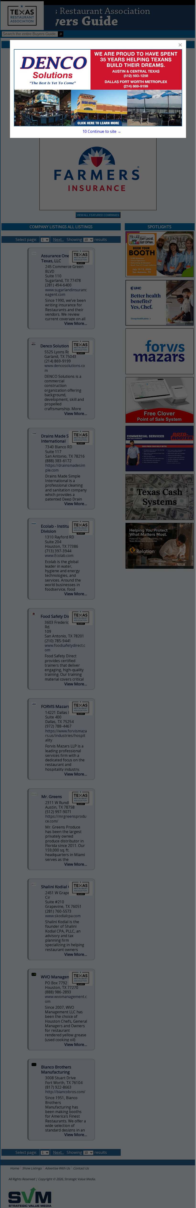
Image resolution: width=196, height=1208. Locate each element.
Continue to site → (102, 131)
